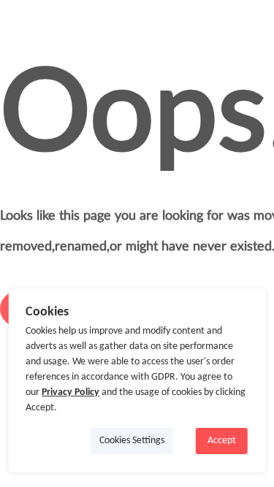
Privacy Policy (70, 392)
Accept (222, 440)
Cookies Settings (131, 440)
